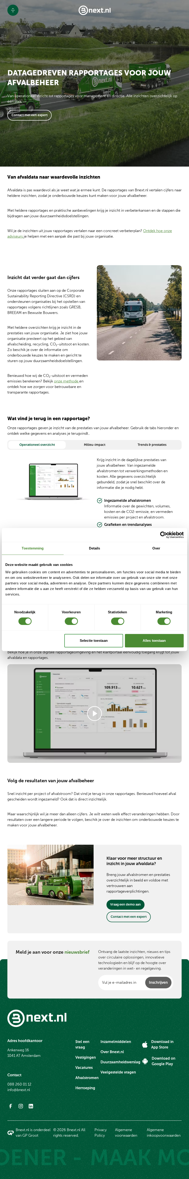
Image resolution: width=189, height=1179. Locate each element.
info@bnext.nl (18, 1090)
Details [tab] (94, 548)
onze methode (66, 381)
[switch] (71, 621)
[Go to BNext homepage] (95, 10)
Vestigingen (85, 1057)
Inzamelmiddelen (115, 1041)
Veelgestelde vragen (118, 1072)
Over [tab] (156, 548)
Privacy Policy (100, 1133)
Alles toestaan (154, 640)
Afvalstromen (87, 1078)
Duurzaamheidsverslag (120, 1062)
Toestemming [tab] (33, 548)
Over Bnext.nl (112, 1052)
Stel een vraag (82, 1044)
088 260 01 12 (19, 1084)
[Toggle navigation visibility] (12, 10)
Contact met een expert (29, 115)
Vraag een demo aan (125, 904)
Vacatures (84, 1067)
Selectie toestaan (94, 640)
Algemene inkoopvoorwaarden (163, 1133)
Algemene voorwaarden (126, 1133)
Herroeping (85, 1088)
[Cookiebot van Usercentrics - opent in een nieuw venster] (163, 534)
